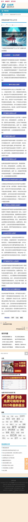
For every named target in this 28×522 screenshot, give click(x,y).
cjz (5, 25)
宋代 (16, 421)
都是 (24, 438)
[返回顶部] (26, 467)
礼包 (11, 55)
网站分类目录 (22, 482)
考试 (7, 435)
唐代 (18, 419)
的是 (17, 432)
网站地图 (9, 484)
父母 (3, 432)
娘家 (3, 421)
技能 (20, 424)
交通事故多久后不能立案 (8, 458)
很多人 (12, 424)
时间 (8, 427)
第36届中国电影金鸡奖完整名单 (8, 339)
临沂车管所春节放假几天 (21, 339)
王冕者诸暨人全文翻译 (7, 468)
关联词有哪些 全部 (6, 463)
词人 (24, 435)
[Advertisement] (14, 508)
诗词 (8, 438)
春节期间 (21, 427)
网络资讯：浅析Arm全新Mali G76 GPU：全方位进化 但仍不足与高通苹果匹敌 (21, 344)
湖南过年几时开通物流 (7, 347)
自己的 (13, 435)
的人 (13, 432)
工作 (3, 424)
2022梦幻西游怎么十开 (8, 455)
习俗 (12, 416)
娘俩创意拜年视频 (7, 324)
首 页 (2, 1)
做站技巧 (7, 1)
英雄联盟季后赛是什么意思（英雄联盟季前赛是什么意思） (8, 344)
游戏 (22, 430)
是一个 (4, 430)
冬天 (8, 418)
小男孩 (14, 491)
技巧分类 (13, 1)
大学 (23, 419)
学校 (7, 422)
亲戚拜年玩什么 (19, 342)
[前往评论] (26, 463)
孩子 (11, 422)
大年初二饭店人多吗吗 (7, 342)
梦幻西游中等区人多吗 (7, 465)
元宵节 (22, 416)
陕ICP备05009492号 (20, 484)
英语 (20, 435)
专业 (3, 416)
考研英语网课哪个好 (7, 336)
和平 (4, 84)
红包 (3, 435)
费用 (12, 438)
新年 (3, 427)
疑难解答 (14, 484)
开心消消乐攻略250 (19, 336)
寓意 (21, 422)
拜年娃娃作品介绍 (20, 329)
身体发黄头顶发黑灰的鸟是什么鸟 (10, 450)
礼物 (22, 432)
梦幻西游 (11, 429)
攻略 (24, 424)
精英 (7, 84)
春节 (14, 426)
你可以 (16, 416)
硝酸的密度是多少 (6, 460)
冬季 (13, 419)
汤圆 (18, 430)
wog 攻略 (4, 470)
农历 (3, 419)
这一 (20, 438)
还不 (16, 438)
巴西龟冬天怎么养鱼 (20, 347)
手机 (16, 424)
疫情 (7, 432)
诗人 (3, 438)
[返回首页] (26, 460)
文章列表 (6, 14)
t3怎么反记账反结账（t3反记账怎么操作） (12, 453)
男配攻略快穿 (5, 447)
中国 (8, 416)
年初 (7, 424)
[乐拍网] (14, 6)
